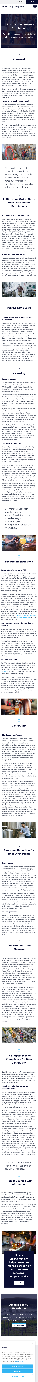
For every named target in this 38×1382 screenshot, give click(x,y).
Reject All (17, 1371)
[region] (17, 1361)
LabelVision (5, 671)
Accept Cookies (17, 1366)
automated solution (24, 617)
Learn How (19, 1283)
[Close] (33, 1344)
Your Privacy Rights (17, 1376)
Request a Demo (31, 2)
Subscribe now (19, 1325)
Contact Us (20, 2)
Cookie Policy (19, 1361)
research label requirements (26, 615)
